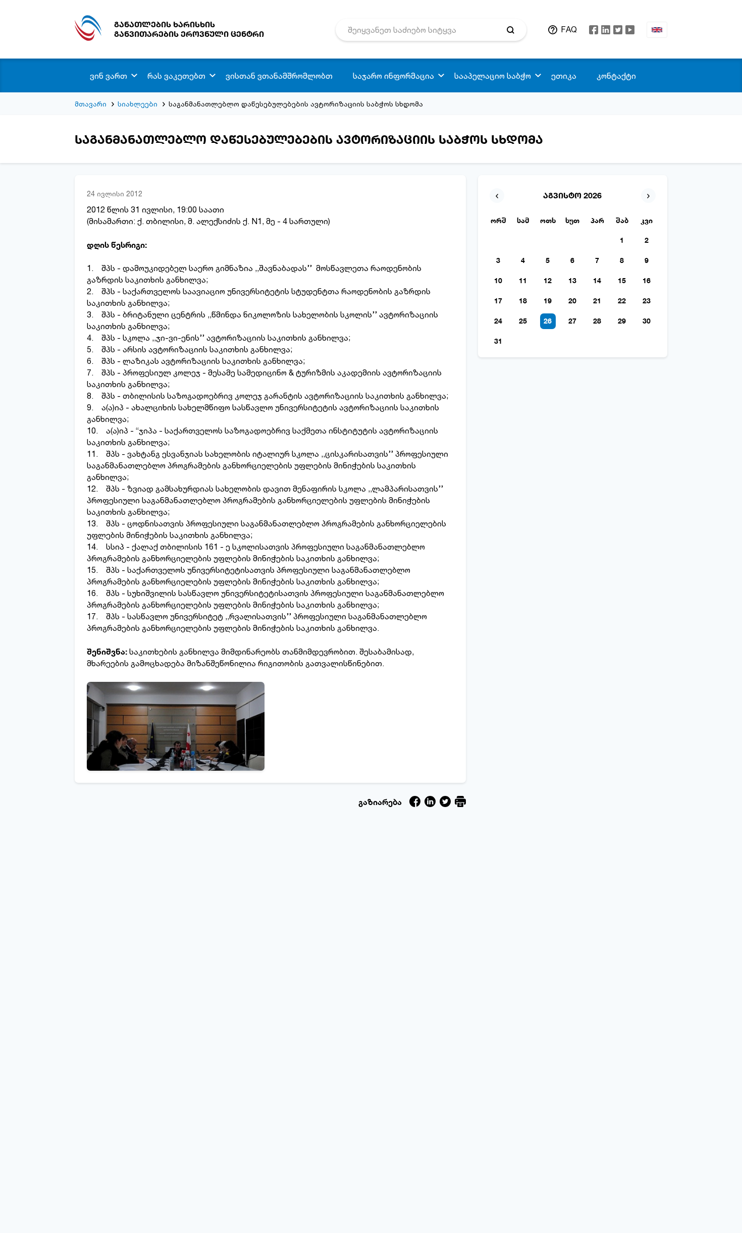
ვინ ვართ (108, 76)
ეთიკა (563, 76)
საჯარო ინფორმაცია (393, 76)
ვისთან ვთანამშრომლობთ (279, 76)
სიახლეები (137, 103)
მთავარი (91, 103)
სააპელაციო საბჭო (492, 76)
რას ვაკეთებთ (176, 76)
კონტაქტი (616, 76)
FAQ (569, 29)
